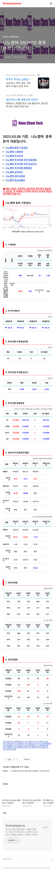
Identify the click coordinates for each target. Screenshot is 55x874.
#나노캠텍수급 (19, 743)
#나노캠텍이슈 (43, 747)
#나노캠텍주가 (29, 741)
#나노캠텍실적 (8, 745)
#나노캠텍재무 (29, 745)
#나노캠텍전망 (8, 743)
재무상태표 (15, 176)
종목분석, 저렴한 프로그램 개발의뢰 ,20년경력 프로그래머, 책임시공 (27, 105)
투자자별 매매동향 (19, 168)
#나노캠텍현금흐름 (20, 747)
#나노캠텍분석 (32, 747)
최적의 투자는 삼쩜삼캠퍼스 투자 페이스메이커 (18, 79)
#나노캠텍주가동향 (9, 749)
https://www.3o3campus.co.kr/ (21, 75)
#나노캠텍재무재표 (41, 745)
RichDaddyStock (12, 3)
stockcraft (7, 864)
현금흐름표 (15, 180)
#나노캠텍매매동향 (44, 743)
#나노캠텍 (6, 741)
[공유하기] (13, 759)
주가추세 (14, 155)
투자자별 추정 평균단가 (21, 164)
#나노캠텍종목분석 (17, 741)
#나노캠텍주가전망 (41, 741)
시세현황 (14, 151)
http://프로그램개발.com (17, 95)
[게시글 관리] (17, 759)
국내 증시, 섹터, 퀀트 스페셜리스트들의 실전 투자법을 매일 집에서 (19, 84)
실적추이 (14, 172)
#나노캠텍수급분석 (31, 743)
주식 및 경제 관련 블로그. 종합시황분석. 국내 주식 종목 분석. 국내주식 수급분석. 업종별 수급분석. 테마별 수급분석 (22, 832)
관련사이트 (7, 859)
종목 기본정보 (17, 147)
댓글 (4, 813)
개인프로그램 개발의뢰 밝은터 (22, 99)
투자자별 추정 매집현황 (21, 159)
